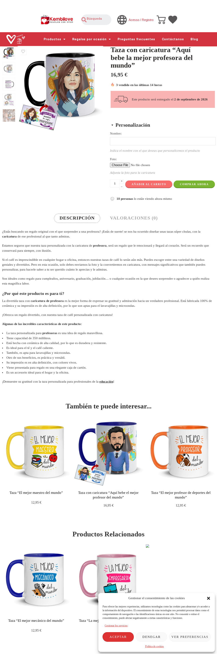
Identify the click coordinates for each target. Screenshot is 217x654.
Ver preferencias (189, 637)
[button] (208, 598)
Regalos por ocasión (89, 39)
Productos (52, 39)
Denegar (151, 637)
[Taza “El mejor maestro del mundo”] (36, 452)
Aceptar (118, 637)
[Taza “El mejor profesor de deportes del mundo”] (181, 452)
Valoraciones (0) (134, 218)
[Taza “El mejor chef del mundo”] (181, 579)
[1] (9, 52)
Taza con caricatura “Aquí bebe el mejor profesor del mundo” (108, 495)
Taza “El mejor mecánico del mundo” (36, 621)
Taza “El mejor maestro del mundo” (36, 493)
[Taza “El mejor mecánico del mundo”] (36, 579)
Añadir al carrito (149, 184)
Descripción (77, 218)
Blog (194, 39)
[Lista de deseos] (23, 51)
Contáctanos (173, 39)
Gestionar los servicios (116, 625)
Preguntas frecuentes (136, 39)
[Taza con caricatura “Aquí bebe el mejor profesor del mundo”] (108, 452)
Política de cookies (154, 646)
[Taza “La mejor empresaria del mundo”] (108, 579)
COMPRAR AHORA (194, 184)
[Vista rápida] (40, 482)
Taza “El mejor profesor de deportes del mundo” (181, 495)
